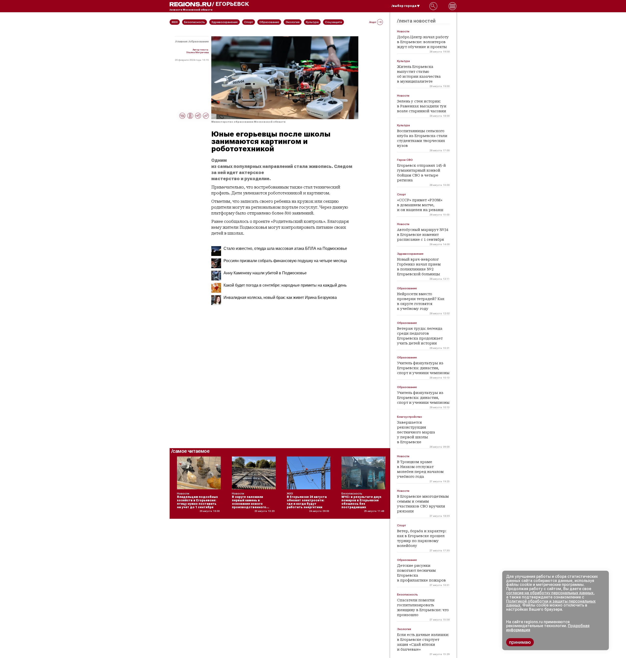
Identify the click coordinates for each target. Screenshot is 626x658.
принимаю (520, 642)
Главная (182, 41)
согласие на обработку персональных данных (549, 593)
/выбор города (404, 6)
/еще (372, 22)
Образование (199, 41)
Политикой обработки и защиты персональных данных (551, 603)
